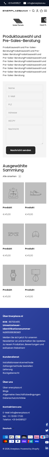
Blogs (5, 391)
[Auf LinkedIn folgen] (47, 448)
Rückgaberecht (11, 373)
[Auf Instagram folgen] (47, 436)
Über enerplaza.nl (12, 387)
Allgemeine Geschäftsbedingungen (21, 394)
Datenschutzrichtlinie (14, 398)
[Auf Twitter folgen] (47, 430)
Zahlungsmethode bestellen (18, 366)
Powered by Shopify (30, 448)
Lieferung (8, 369)
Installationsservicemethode (18, 362)
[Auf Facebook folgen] (47, 424)
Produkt (7, 207)
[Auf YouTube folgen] (47, 442)
